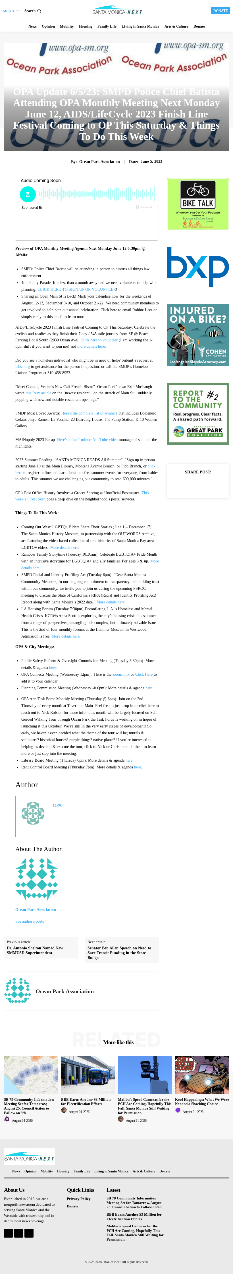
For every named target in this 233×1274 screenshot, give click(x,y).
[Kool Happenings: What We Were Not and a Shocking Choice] (202, 1075)
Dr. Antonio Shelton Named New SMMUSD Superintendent (35, 950)
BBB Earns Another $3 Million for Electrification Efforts (86, 1101)
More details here (64, 547)
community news (117, 80)
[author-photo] (7, 1121)
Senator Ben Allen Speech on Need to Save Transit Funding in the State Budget (119, 953)
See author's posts (29, 921)
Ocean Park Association (99, 162)
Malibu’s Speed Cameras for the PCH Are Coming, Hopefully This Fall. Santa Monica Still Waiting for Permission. (144, 1106)
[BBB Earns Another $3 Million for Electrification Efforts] (88, 1075)
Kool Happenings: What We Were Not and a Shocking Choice (202, 1101)
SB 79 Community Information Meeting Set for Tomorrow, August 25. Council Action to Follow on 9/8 (29, 1106)
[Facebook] (178, 484)
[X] (191, 484)
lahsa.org (22, 366)
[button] (33, 10)
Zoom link (121, 674)
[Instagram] (18, 1233)
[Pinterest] (204, 484)
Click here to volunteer (99, 340)
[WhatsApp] (217, 484)
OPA (57, 805)
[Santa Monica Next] (117, 9)
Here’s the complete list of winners (89, 413)
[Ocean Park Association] (17, 991)
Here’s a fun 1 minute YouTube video (87, 440)
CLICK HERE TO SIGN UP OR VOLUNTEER (77, 289)
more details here (91, 346)
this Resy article (38, 393)
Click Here (144, 674)
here (52, 667)
